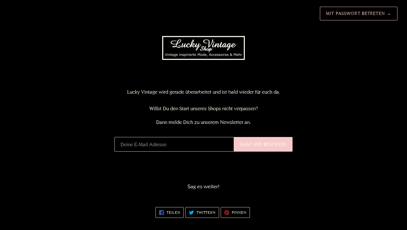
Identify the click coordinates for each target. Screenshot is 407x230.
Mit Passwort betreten (358, 13)
